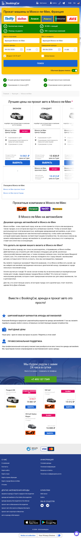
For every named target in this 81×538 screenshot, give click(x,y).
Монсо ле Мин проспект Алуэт (41, 169)
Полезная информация (47, 467)
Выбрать (17, 162)
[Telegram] (47, 506)
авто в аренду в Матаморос (10, 515)
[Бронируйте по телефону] (59, 3)
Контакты (5, 467)
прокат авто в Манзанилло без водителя (15, 504)
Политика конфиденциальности (50, 474)
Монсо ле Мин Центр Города (10, 131)
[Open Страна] (78, 3)
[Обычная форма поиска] (74, 70)
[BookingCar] (11, 3)
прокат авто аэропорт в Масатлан (13, 511)
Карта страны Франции (9, 477)
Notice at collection (28, 535)
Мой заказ (43, 3)
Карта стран (5, 474)
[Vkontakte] (42, 506)
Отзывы (4, 484)
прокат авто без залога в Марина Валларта (16, 508)
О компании (5, 463)
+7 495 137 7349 (40, 379)
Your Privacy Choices (47, 535)
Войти (55, 3)
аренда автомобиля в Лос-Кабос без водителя (17, 497)
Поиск (40, 63)
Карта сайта (5, 470)
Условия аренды (45, 463)
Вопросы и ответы (46, 470)
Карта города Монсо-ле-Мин (11, 481)
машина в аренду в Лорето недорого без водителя (18, 494)
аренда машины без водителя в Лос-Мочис (15, 501)
